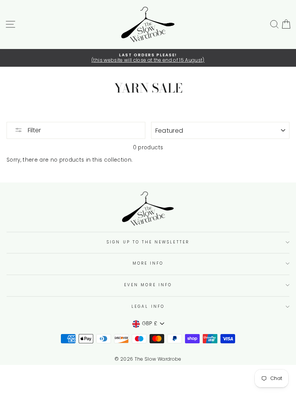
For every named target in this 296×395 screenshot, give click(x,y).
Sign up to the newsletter (148, 242)
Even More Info (148, 285)
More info (148, 263)
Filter (33, 130)
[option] (148, 58)
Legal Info (148, 306)
